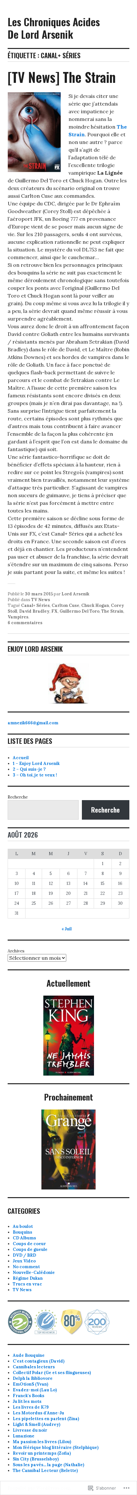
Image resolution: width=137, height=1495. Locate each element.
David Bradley (34, 611)
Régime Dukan (28, 1278)
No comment (26, 1266)
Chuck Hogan (95, 605)
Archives (16, 951)
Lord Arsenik (75, 594)
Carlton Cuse (65, 605)
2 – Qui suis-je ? (29, 769)
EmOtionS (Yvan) (30, 1384)
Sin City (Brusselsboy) (36, 1459)
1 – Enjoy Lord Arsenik (36, 763)
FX (54, 611)
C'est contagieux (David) (38, 1361)
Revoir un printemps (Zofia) (42, 1453)
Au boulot (23, 1226)
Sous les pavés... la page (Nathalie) (48, 1464)
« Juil (66, 929)
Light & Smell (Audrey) (36, 1424)
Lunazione (23, 1436)
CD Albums (24, 1238)
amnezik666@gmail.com (33, 723)
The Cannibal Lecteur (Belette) (45, 1470)
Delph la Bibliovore (33, 1378)
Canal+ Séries (35, 605)
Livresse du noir (30, 1430)
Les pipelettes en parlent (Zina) (46, 1418)
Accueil (21, 757)
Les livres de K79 (31, 1407)
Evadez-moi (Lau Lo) (35, 1390)
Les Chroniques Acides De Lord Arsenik (54, 28)
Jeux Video (24, 1261)
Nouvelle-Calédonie (34, 1272)
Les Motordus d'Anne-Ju (38, 1413)
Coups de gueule (30, 1249)
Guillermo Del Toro (79, 611)
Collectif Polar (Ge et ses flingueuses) (52, 1372)
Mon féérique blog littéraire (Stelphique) (55, 1447)
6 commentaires (25, 622)
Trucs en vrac (27, 1284)
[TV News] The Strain (62, 77)
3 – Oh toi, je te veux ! (35, 775)
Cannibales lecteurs (34, 1367)
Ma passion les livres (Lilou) (42, 1441)
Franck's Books (28, 1395)
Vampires (18, 617)
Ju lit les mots (27, 1401)
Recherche (18, 797)
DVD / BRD (24, 1255)
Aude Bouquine (29, 1355)
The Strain (112, 611)
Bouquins (22, 1232)
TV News (40, 599)
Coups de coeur (29, 1243)
